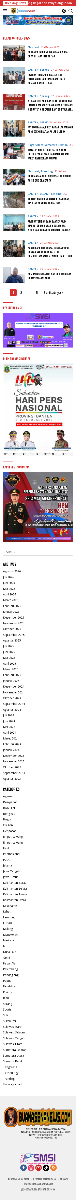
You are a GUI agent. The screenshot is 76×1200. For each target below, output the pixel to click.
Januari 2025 (11, 681)
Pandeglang (10, 975)
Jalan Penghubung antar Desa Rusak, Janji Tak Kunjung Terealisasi (49, 201)
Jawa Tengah (11, 871)
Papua (7, 981)
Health (7, 848)
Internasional (11, 854)
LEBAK (44, 122)
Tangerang (10, 1067)
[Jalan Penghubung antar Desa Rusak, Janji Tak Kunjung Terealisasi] (14, 200)
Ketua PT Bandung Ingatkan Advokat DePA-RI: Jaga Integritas (48, 54)
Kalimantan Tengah (16, 894)
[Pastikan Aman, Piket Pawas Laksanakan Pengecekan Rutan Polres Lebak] (14, 128)
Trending (47, 171)
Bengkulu (9, 814)
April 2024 (9, 732)
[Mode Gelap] (64, 11)
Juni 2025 (9, 652)
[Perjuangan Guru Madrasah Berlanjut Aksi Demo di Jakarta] (14, 177)
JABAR (7, 860)
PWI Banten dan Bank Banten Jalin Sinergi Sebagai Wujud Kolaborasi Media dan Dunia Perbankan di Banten (49, 226)
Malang (8, 929)
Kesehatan (10, 906)
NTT (6, 946)
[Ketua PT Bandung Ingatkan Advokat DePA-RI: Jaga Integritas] (14, 53)
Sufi (5, 1015)
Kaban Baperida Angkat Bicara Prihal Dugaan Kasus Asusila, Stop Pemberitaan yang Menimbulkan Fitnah (50, 252)
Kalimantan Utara (14, 900)
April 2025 (9, 663)
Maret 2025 (10, 669)
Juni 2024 (9, 721)
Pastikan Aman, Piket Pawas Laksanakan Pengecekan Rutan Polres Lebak (50, 130)
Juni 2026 (9, 583)
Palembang (10, 969)
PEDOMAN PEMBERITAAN (44, 1179)
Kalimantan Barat (14, 883)
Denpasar (9, 831)
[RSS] (53, 1168)
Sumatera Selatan (56, 145)
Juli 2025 (8, 646)
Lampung (9, 917)
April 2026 (9, 594)
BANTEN (33, 69)
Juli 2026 (8, 577)
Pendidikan (10, 986)
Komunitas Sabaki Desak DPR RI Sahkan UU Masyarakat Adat (49, 276)
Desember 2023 (13, 756)
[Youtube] (38, 1168)
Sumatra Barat (12, 1061)
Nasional (33, 47)
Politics (7, 992)
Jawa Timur (10, 877)
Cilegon (8, 825)
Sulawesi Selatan (14, 1032)
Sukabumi (9, 1021)
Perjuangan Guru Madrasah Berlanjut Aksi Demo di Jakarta (49, 178)
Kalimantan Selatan (15, 888)
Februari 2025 (12, 675)
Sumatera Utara (13, 1055)
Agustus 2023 (12, 778)
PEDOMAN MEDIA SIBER (18, 1179)
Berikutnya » (54, 292)
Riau (6, 998)
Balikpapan (10, 802)
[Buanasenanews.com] (22, 10)
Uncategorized (12, 1084)
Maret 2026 (10, 600)
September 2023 (14, 773)
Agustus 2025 (12, 640)
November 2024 (13, 692)
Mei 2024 (9, 727)
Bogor (7, 819)
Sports (7, 1009)
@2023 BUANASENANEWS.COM (38, 1184)
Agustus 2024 (12, 709)
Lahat (7, 911)
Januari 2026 (11, 611)
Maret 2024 (10, 738)
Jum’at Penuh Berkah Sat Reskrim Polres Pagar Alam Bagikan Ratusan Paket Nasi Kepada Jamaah (48, 154)
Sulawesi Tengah (14, 1038)
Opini (6, 957)
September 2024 (14, 704)
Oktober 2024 (12, 698)
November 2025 (13, 623)
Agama (7, 796)
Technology (10, 1073)
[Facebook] (23, 1168)
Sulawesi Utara (12, 1044)
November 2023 (13, 761)
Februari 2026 (12, 606)
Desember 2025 (13, 617)
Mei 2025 (9, 658)
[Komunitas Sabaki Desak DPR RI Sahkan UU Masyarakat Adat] (14, 275)
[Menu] (6, 10)
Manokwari (10, 934)
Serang (44, 69)
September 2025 (14, 635)
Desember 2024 (13, 686)
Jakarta (7, 865)
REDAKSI (64, 1179)
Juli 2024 (8, 715)
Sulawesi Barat (12, 1027)
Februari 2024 (12, 744)
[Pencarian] (70, 11)
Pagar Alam (35, 145)
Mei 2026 (9, 589)
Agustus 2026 (12, 571)
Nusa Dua (9, 952)
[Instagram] (31, 1168)
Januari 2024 (11, 750)
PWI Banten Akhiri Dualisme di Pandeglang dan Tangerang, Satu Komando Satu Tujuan (46, 79)
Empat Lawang (13, 836)
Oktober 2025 (12, 629)
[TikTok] (46, 1168)
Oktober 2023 (12, 767)
